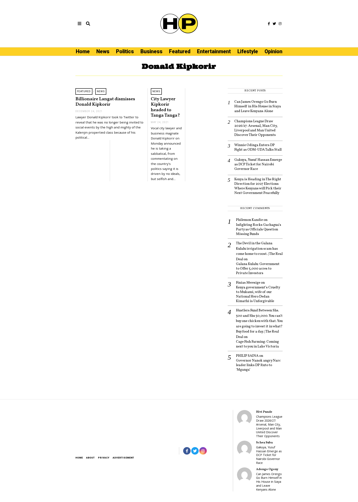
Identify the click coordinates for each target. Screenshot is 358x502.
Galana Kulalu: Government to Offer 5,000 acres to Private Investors (257, 269)
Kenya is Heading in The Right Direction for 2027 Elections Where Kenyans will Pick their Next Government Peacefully (257, 186)
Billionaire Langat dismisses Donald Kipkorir (105, 102)
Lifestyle (247, 51)
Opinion (273, 51)
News (102, 51)
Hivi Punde (264, 412)
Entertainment (214, 51)
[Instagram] (280, 23)
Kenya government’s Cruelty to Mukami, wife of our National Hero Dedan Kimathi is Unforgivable (258, 294)
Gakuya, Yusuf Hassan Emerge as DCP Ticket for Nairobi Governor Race (258, 164)
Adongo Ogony (267, 469)
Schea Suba (264, 442)
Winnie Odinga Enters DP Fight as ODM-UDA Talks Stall (258, 147)
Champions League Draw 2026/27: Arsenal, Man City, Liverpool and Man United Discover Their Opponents (256, 128)
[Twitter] (274, 23)
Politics (125, 51)
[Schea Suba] (244, 448)
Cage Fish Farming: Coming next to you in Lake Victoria (257, 344)
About (90, 457)
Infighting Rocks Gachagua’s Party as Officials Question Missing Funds (258, 229)
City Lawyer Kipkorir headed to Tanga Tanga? (165, 107)
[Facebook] (269, 23)
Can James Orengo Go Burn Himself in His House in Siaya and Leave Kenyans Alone (257, 106)
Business (151, 51)
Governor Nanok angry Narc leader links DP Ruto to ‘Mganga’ (258, 365)
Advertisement (123, 457)
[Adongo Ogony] (244, 474)
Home (83, 51)
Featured (179, 51)
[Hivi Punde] (244, 417)
